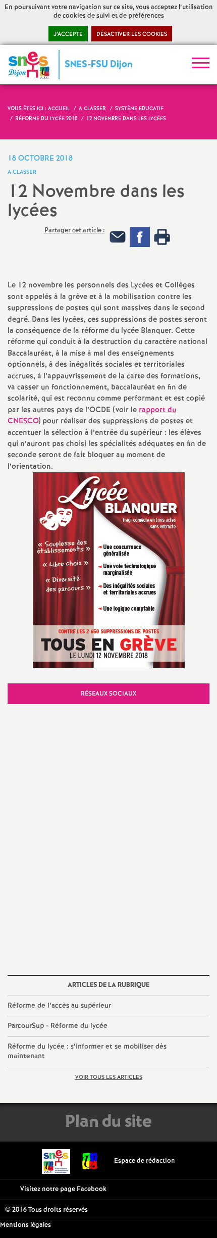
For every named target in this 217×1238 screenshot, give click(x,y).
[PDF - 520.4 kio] (109, 570)
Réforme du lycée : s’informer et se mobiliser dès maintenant (87, 1052)
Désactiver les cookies (131, 34)
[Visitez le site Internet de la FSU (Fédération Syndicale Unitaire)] (90, 1161)
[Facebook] (140, 237)
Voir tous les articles (108, 1077)
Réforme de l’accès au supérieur (59, 1006)
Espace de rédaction (144, 1161)
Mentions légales (25, 1225)
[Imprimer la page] (162, 237)
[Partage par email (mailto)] (117, 237)
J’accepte (68, 34)
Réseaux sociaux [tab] (108, 693)
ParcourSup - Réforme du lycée (57, 1026)
